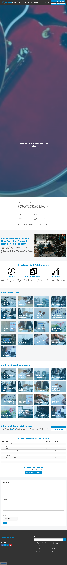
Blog (36, 549)
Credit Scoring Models (55, 543)
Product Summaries (58, 426)
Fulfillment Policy (54, 549)
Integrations (30, 2)
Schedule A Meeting (58, 429)
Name (4, 484)
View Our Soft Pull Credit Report (33, 472)
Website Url (5, 494)
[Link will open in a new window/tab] (2, 545)
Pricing (41, 2)
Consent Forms (53, 548)
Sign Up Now (58, 3)
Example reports (21, 2)
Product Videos (37, 543)
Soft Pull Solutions (6, 2)
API (25, 2)
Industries (36, 2)
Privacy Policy (37, 551)
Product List (14, 2)
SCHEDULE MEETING (55, 1)
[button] (64, 539)
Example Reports (54, 542)
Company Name (5, 489)
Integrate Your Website (39, 545)
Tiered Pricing (46, 2)
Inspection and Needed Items (40, 542)
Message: (4, 509)
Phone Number (5, 499)
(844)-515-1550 (62, 1)
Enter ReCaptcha (6, 515)
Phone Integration (54, 545)
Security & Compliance (39, 553)
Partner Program (54, 553)
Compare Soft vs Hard (39, 548)
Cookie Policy (53, 551)
